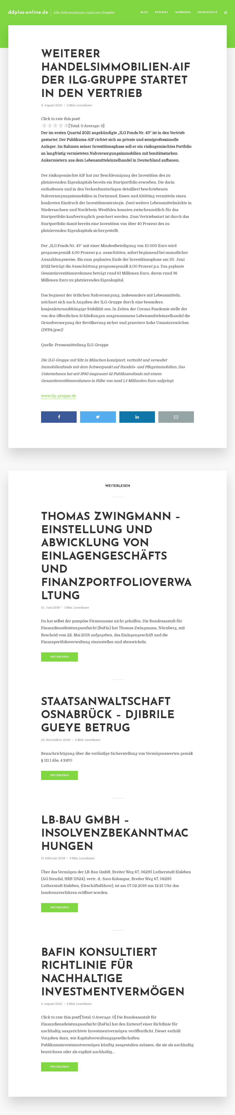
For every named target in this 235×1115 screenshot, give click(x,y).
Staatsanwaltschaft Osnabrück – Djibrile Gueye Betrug (108, 715)
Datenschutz (207, 12)
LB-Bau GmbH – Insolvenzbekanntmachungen (115, 834)
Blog (144, 12)
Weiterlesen (59, 657)
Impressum (183, 12)
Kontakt (161, 12)
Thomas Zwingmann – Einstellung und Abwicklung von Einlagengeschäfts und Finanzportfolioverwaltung (116, 557)
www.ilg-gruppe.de (58, 396)
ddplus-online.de (28, 12)
